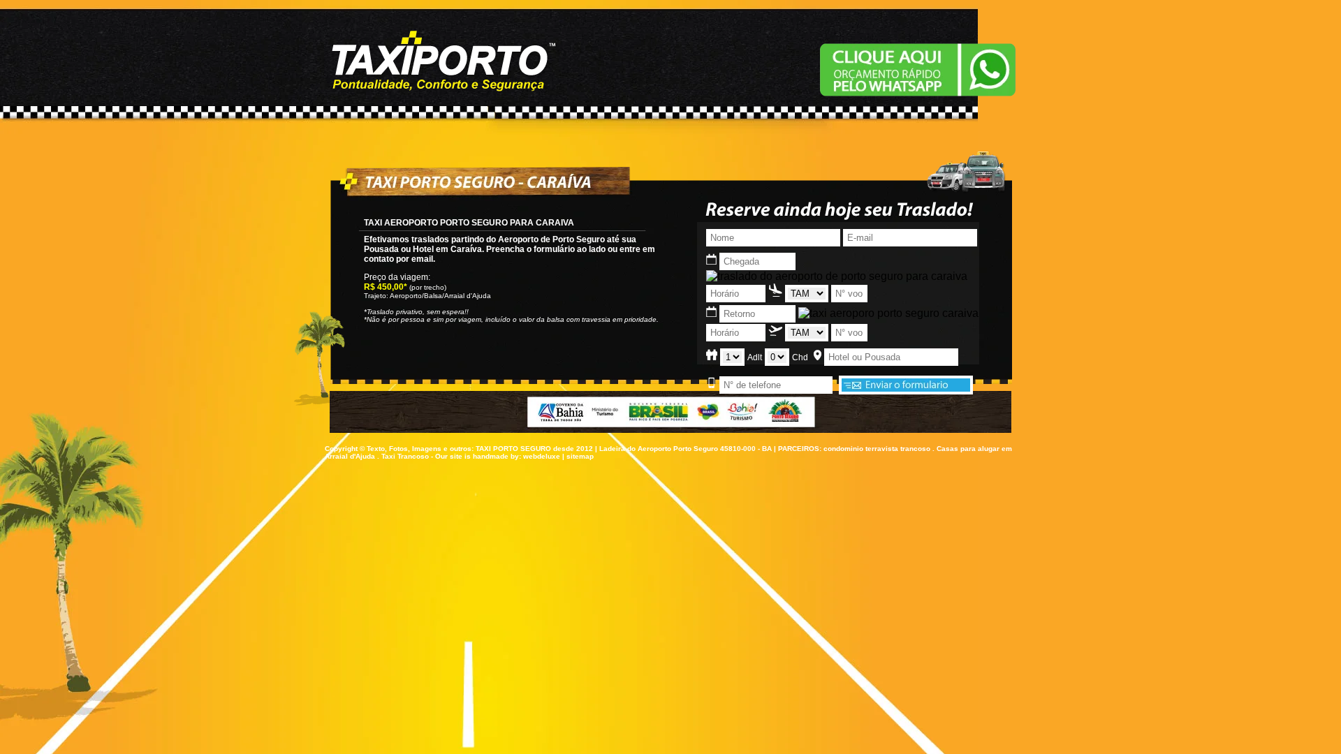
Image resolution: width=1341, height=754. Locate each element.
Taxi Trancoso (405, 456)
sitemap (580, 456)
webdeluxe (541, 456)
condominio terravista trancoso (876, 448)
